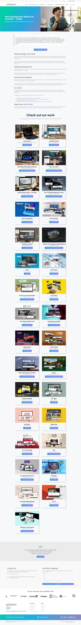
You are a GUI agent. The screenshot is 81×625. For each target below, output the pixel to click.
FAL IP (54, 501)
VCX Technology (27, 450)
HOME (26, 4)
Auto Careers (54, 218)
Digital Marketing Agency (10, 621)
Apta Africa (54, 270)
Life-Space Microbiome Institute (27, 167)
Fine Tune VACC (54, 167)
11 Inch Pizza (53, 295)
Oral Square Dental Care (27, 321)
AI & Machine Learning (59, 4)
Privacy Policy (73, 621)
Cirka (27, 270)
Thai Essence (27, 141)
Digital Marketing (33, 4)
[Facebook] (61, 617)
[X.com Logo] (66, 617)
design (31, 106)
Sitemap (61, 621)
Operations (49, 4)
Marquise (27, 424)
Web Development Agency (23, 621)
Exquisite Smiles (54, 141)
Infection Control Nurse (27, 527)
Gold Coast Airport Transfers (27, 373)
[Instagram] (63, 617)
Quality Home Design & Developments (54, 244)
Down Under (54, 347)
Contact (73, 4)
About (66, 4)
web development (25, 106)
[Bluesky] (69, 617)
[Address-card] (75, 617)
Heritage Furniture (27, 244)
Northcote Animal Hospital (27, 295)
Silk (54, 450)
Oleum (54, 373)
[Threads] (68, 617)
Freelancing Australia (54, 321)
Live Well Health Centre (27, 476)
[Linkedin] (64, 617)
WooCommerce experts (31, 100)
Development (42, 4)
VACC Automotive (27, 218)
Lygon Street (27, 347)
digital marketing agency (40, 106)
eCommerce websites (44, 79)
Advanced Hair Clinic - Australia (27, 192)
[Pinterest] (71, 617)
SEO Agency (16, 621)
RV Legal (53, 398)
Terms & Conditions (67, 621)
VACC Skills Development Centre (54, 192)
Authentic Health (27, 398)
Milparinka (54, 424)
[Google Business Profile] (73, 617)
